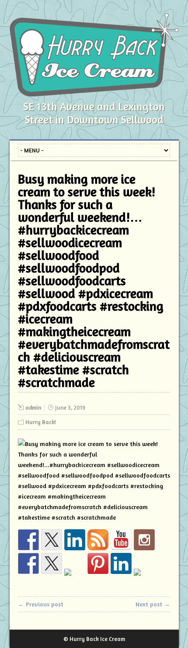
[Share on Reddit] (74, 579)
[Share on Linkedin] (121, 563)
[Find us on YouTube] (121, 539)
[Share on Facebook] (28, 563)
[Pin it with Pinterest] (97, 563)
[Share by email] (144, 579)
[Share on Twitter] (51, 563)
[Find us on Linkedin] (74, 539)
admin (33, 407)
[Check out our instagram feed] (144, 539)
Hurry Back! (40, 421)
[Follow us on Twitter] (51, 539)
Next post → (153, 604)
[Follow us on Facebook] (28, 539)
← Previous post (40, 604)
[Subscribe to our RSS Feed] (97, 539)
